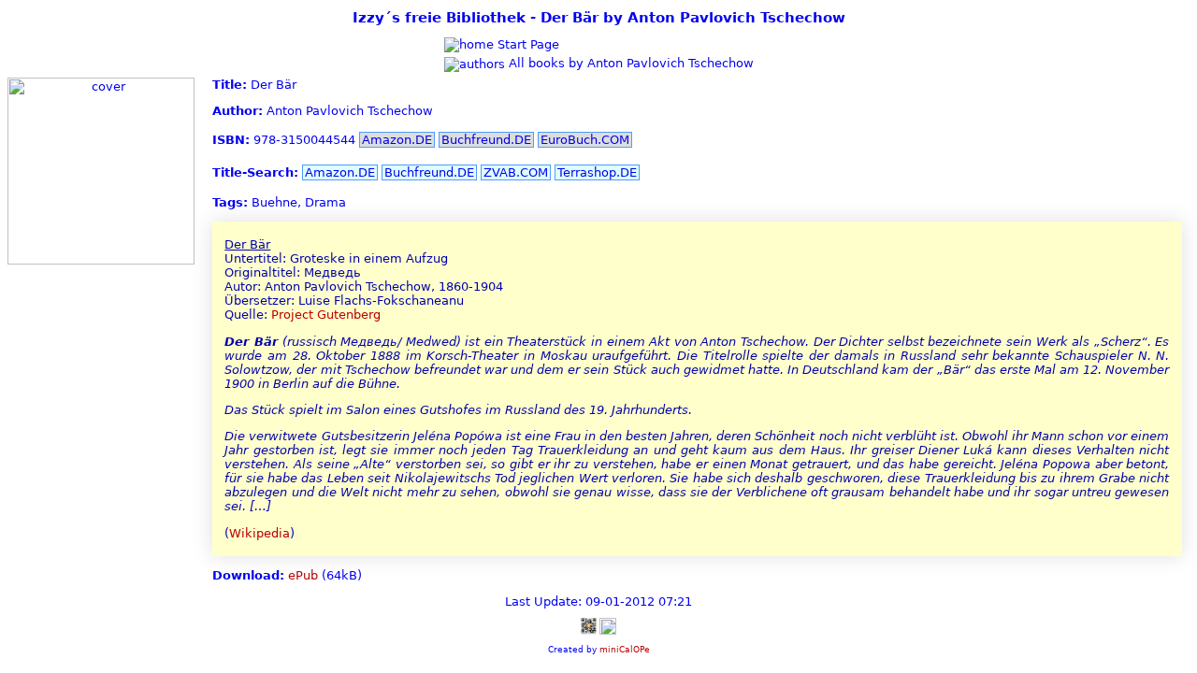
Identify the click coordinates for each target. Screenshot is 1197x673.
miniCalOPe (624, 649)
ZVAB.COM (515, 172)
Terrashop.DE (597, 172)
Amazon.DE (397, 140)
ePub (303, 575)
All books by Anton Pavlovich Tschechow (629, 63)
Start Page (526, 44)
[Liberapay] (607, 626)
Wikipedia (259, 533)
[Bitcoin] (588, 626)
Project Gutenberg (326, 315)
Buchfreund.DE (486, 140)
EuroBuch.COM (585, 140)
